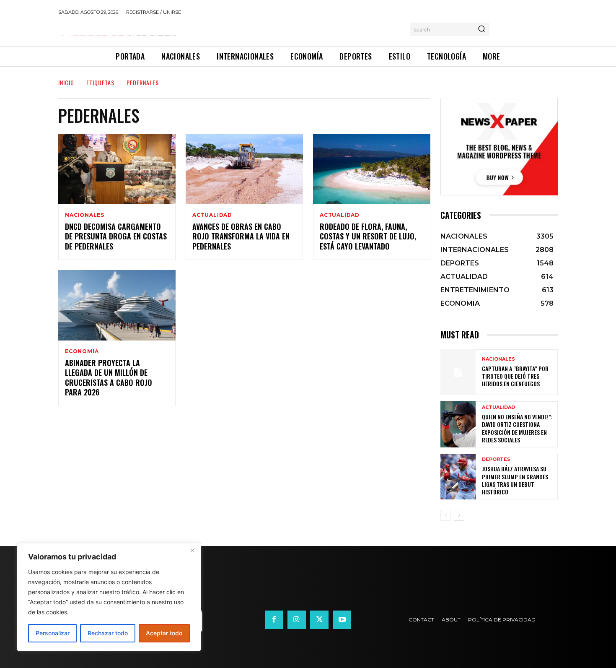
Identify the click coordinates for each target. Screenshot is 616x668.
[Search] (481, 29)
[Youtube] (342, 620)
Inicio (66, 82)
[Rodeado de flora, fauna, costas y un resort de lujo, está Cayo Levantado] (371, 169)
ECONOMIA (81, 351)
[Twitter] (319, 620)
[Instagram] (296, 620)
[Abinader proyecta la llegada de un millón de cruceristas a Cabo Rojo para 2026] (117, 305)
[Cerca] (192, 550)
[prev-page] (445, 515)
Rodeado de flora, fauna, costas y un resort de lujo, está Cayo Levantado (368, 236)
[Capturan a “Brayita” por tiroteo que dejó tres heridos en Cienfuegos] (458, 372)
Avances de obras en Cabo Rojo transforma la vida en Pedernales (241, 236)
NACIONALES (84, 215)
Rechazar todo (108, 633)
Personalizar (53, 633)
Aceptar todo (164, 633)
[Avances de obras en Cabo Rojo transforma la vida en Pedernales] (244, 169)
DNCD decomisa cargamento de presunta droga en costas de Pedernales (116, 236)
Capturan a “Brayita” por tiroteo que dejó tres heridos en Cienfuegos (515, 376)
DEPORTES (496, 459)
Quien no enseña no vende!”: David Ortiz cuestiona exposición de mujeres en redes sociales (517, 428)
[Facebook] (274, 620)
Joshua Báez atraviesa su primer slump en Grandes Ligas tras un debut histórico (515, 480)
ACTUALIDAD (212, 215)
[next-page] (459, 515)
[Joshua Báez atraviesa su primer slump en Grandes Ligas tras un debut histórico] (458, 476)
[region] (109, 597)
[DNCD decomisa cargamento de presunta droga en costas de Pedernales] (117, 169)
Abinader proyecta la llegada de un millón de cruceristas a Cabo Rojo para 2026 (108, 377)
